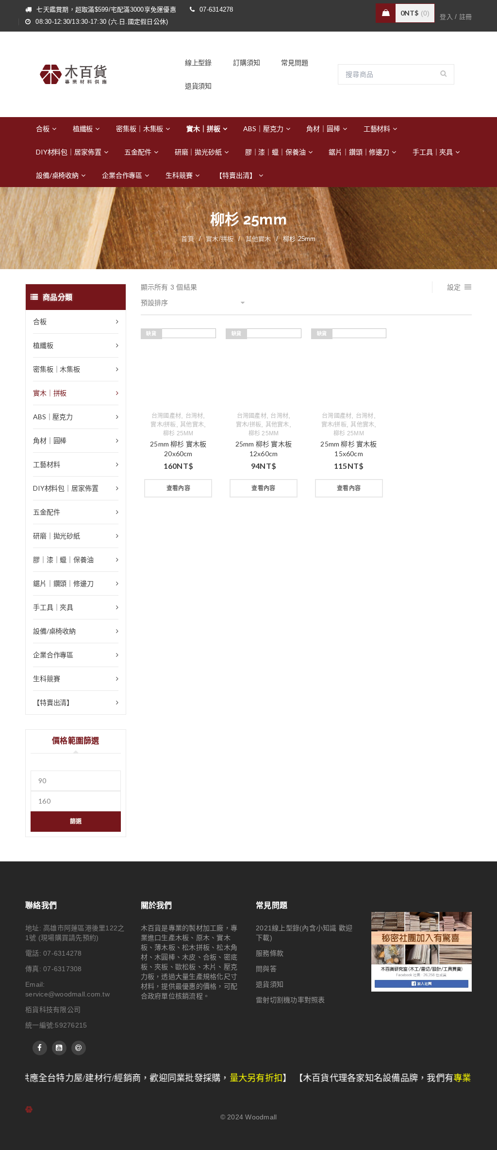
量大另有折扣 (203, 1078)
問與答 (266, 969)
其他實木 (258, 238)
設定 (454, 287)
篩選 (76, 821)
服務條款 (269, 953)
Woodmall (261, 1117)
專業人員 (418, 1078)
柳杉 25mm (178, 433)
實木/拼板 (219, 238)
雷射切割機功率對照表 (290, 1000)
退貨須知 (269, 984)
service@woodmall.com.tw (67, 994)
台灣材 (194, 415)
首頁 (187, 238)
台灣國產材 (166, 415)
